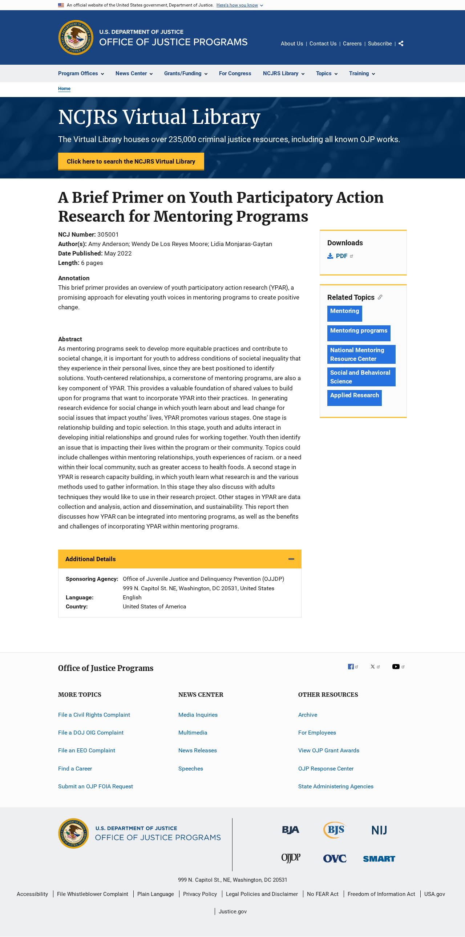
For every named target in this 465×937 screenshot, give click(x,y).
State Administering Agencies (335, 786)
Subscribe (380, 43)
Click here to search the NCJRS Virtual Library (131, 161)
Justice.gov (233, 911)
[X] (378, 672)
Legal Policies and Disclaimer (262, 894)
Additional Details (90, 559)
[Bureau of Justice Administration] (290, 835)
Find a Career (75, 768)
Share (406, 49)
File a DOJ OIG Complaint (91, 732)
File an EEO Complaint (86, 750)
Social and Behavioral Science (360, 377)
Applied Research (354, 395)
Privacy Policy (200, 894)
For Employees (317, 732)
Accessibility (32, 894)
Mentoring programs (359, 330)
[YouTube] (400, 672)
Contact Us (323, 43)
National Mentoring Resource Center (357, 354)
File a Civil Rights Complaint (94, 714)
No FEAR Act (323, 894)
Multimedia (192, 732)
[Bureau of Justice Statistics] (335, 840)
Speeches (190, 768)
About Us (292, 43)
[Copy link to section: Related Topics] (378, 296)
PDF (342, 256)
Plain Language (155, 894)
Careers (352, 43)
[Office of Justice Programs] (76, 37)
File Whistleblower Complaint (92, 894)
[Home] (173, 37)
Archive (307, 714)
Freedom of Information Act (381, 894)
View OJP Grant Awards (328, 750)
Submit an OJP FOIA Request (95, 786)
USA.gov (434, 894)
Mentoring (344, 310)
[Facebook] (356, 672)
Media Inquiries (198, 714)
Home (64, 88)
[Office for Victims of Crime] (335, 863)
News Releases (197, 750)
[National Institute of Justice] (379, 835)
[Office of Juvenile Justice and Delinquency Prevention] (291, 864)
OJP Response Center (325, 768)
